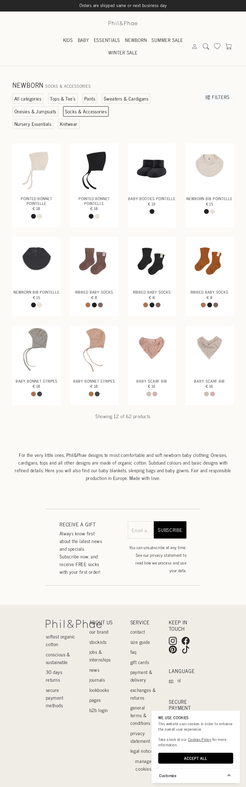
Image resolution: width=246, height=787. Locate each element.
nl (179, 680)
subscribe (170, 530)
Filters (219, 97)
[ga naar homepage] (123, 23)
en (171, 680)
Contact (137, 632)
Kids (68, 40)
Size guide (140, 642)
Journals (97, 680)
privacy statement (166, 555)
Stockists (98, 642)
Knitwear (69, 124)
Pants (89, 98)
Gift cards (139, 662)
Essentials (107, 40)
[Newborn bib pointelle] (209, 167)
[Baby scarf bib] (152, 350)
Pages (95, 700)
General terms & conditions (140, 715)
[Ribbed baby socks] (94, 261)
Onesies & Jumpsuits (35, 111)
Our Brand (99, 632)
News (94, 670)
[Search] (194, 47)
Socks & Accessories (86, 111)
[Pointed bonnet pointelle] (36, 167)
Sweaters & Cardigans (126, 98)
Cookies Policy (199, 739)
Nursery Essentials (32, 124)
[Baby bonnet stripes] (36, 350)
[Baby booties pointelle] (152, 167)
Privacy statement (140, 737)
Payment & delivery (141, 676)
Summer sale (167, 40)
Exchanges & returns (143, 694)
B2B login (98, 710)
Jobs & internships (100, 655)
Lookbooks (99, 690)
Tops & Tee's (62, 98)
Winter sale (122, 52)
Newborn (136, 40)
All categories (27, 98)
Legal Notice (141, 751)
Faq (133, 652)
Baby (83, 40)
